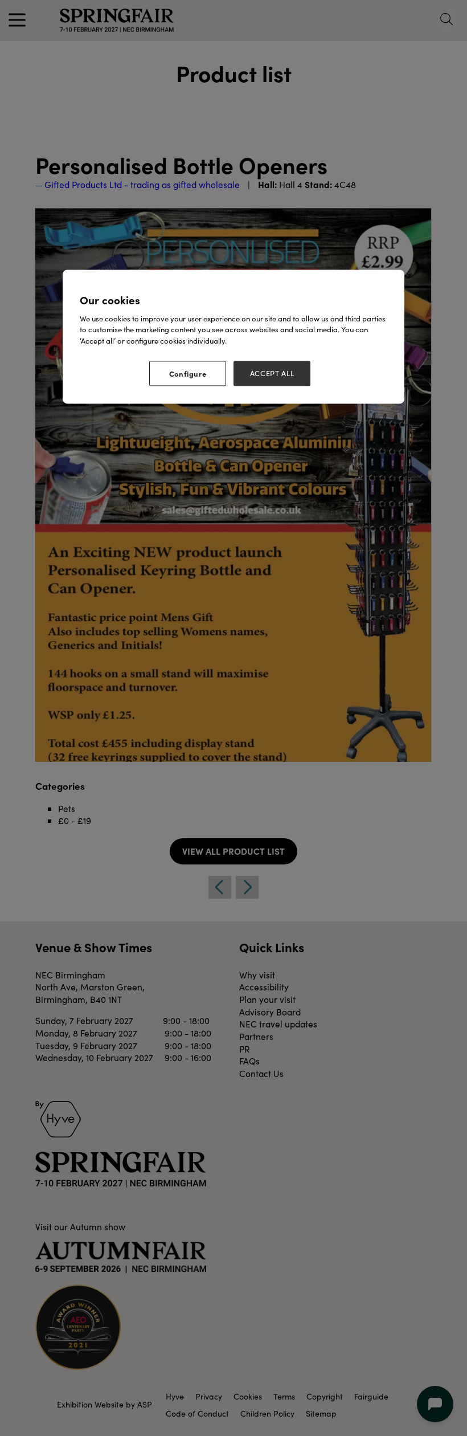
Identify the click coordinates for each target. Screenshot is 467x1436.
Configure (188, 374)
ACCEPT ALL (272, 374)
